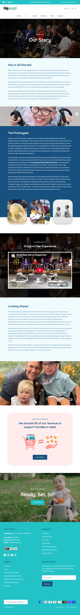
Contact (7, 566)
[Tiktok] (12, 2)
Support (60, 16)
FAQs (6, 569)
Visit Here (15, 537)
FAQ (52, 16)
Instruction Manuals (11, 573)
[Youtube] (9, 2)
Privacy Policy (60, 607)
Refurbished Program (50, 550)
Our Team (45, 540)
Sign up (47, 584)
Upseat (11, 607)
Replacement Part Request (14, 579)
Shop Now (37, 502)
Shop (27, 16)
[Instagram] (6, 2)
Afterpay (7, 586)
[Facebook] (3, 2)
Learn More (40, 457)
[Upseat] (10, 8)
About (34, 16)
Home (19, 16)
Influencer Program (49, 547)
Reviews (44, 16)
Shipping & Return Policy (13, 576)
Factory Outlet (47, 553)
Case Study (46, 543)
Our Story (45, 533)
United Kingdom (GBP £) (68, 2)
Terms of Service (71, 607)
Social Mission (47, 537)
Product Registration (11, 582)
